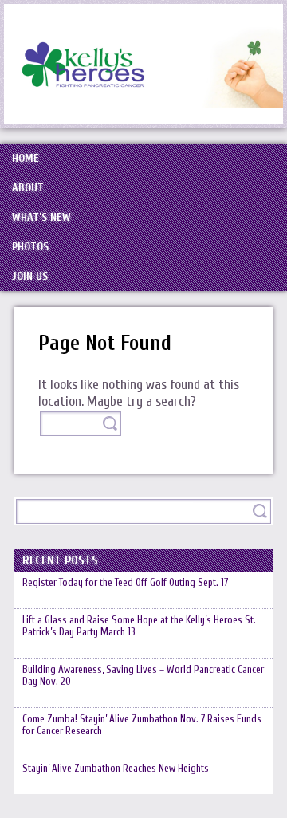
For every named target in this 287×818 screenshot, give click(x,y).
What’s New (41, 217)
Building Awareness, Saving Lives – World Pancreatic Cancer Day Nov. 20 (143, 675)
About (28, 188)
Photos (30, 247)
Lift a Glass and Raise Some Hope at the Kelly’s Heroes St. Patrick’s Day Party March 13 (139, 626)
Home (25, 158)
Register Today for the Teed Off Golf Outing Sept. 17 (125, 582)
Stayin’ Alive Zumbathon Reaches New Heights (115, 768)
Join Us (30, 276)
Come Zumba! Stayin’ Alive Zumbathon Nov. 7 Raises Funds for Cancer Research (141, 725)
